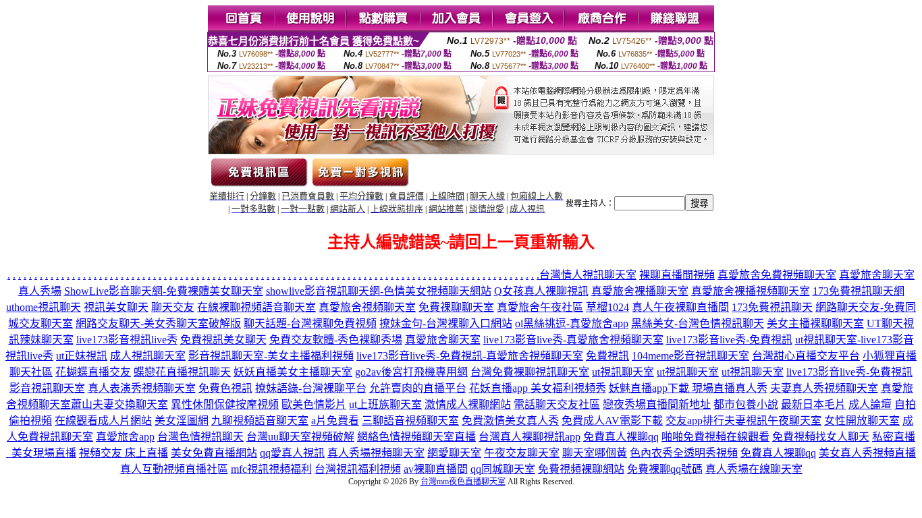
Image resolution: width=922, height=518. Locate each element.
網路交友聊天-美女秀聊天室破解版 (158, 323)
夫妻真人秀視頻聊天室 (824, 388)
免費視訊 (607, 356)
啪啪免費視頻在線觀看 (715, 436)
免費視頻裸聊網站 (581, 469)
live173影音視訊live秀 (127, 339)
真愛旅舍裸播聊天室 (639, 291)
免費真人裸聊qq (621, 436)
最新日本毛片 (813, 404)
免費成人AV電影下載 (612, 420)
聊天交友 (172, 307)
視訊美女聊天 (116, 307)
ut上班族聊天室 (385, 404)
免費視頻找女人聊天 (820, 436)
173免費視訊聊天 (772, 307)
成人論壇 (870, 404)
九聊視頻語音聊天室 (259, 420)
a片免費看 (335, 420)
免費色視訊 (225, 388)
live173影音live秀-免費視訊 (729, 339)
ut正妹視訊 (81, 356)
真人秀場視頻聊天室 (376, 453)
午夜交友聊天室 (522, 453)
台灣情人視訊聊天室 (587, 275)
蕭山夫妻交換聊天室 (119, 404)
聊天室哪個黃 (594, 453)
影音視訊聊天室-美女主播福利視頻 (271, 356)
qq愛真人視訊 (292, 453)
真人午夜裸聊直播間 (680, 307)
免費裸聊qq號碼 (665, 469)
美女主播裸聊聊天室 (815, 323)
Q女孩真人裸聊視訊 (541, 291)
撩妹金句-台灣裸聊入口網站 (445, 323)
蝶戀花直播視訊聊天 (182, 372)
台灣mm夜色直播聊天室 (463, 481)
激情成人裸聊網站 (468, 404)
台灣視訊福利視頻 (358, 469)
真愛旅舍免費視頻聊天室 (776, 275)
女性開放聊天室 (862, 420)
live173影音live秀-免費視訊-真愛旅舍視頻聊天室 (469, 356)
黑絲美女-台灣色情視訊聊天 (697, 323)
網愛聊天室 (454, 453)
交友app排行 (695, 420)
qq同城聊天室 (502, 469)
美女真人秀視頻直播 (867, 453)
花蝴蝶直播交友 (93, 372)
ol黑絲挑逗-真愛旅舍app (571, 323)
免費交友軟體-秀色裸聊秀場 (335, 339)
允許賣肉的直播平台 (417, 388)
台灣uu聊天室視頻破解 (300, 436)
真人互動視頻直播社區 (174, 469)
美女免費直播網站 (214, 453)
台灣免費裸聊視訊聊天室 (529, 372)
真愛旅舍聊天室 (443, 339)
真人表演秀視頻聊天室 (142, 388)
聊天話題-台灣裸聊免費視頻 (310, 323)
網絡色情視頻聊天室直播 (416, 436)
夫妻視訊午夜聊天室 (772, 420)
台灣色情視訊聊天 (200, 436)
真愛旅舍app (125, 436)
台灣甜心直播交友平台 (806, 356)
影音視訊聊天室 (47, 388)
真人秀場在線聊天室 (754, 469)
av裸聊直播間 (436, 469)
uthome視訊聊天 (43, 307)
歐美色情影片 (313, 404)
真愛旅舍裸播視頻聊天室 (750, 291)
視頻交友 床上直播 (123, 453)
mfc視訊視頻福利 (271, 469)
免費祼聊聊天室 (456, 307)
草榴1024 (607, 307)
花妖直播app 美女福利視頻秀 (537, 388)
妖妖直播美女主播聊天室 (293, 372)
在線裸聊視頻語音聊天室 (256, 307)
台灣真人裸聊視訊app (529, 436)
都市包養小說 (745, 404)
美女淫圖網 (182, 420)
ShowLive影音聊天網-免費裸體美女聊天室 (163, 291)
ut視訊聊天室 (623, 372)
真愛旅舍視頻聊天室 (367, 307)
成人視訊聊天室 (148, 356)
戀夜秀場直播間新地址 (657, 404)
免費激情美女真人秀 (510, 420)
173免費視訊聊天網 (858, 291)
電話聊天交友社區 (557, 404)
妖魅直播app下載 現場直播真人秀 (688, 388)
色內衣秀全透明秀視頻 (684, 453)
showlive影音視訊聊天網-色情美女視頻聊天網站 (378, 291)
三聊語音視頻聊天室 (410, 420)
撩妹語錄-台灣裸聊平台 (311, 388)
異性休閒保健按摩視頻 (225, 404)
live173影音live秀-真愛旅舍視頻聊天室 (573, 339)
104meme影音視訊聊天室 (690, 356)
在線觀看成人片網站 (103, 420)
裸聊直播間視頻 (677, 275)
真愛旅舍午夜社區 (540, 307)
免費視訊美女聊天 (223, 339)
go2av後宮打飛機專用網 (411, 372)
